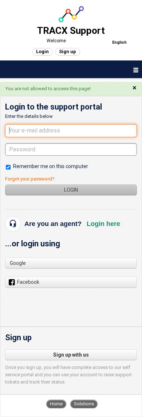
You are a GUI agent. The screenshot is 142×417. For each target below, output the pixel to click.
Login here (103, 223)
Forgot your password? (30, 179)
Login (71, 190)
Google (18, 263)
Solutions (84, 403)
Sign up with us (71, 355)
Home (56, 403)
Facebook (28, 282)
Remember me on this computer (50, 166)
